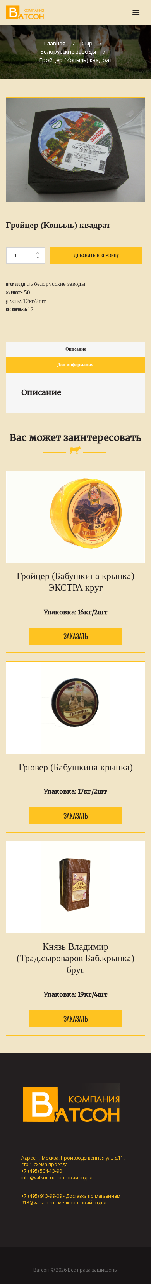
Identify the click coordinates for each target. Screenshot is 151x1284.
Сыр (87, 43)
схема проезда (51, 1164)
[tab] (75, 349)
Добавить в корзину (96, 255)
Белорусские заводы (68, 51)
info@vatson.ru (38, 1177)
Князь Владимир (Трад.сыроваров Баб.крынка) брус (75, 958)
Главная (54, 43)
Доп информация (75, 364)
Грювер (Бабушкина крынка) (76, 767)
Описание (75, 349)
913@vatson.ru (37, 1202)
